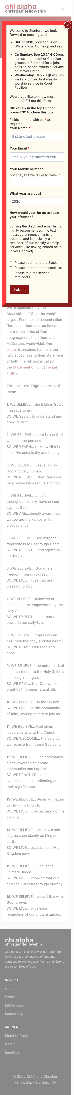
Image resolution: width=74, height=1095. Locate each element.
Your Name (20, 128)
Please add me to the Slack (36, 262)
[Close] (67, 25)
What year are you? (26, 193)
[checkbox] (11, 262)
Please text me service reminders (32, 275)
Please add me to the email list (38, 268)
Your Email (19, 148)
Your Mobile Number (26, 169)
